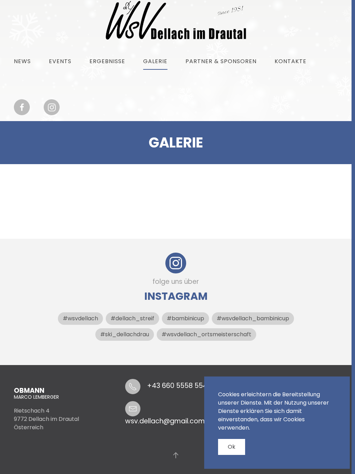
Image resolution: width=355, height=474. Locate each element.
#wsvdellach (80, 318)
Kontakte (290, 61)
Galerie (155, 61)
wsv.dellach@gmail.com (165, 421)
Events (60, 61)
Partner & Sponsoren (221, 61)
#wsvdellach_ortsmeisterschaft (206, 334)
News (22, 61)
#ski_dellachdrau (124, 334)
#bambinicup (185, 318)
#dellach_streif (132, 318)
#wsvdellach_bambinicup (253, 318)
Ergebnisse (107, 61)
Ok (231, 447)
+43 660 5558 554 (177, 385)
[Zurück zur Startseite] (176, 20)
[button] (175, 455)
